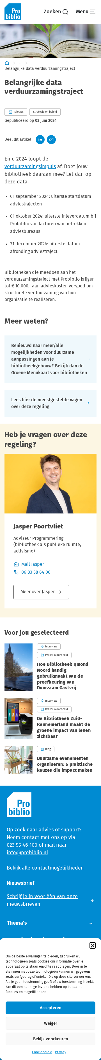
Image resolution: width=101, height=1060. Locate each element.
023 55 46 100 (22, 845)
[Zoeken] (56, 12)
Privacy (60, 1052)
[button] (92, 945)
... (20, 63)
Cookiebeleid (42, 1052)
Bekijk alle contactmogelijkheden (45, 868)
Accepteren (50, 1008)
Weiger (50, 1023)
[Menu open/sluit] (86, 12)
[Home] (6, 63)
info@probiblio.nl (27, 852)
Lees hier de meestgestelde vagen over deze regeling (46, 403)
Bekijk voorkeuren (50, 1039)
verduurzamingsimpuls (30, 166)
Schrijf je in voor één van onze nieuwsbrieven (42, 900)
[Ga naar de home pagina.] (12, 11)
